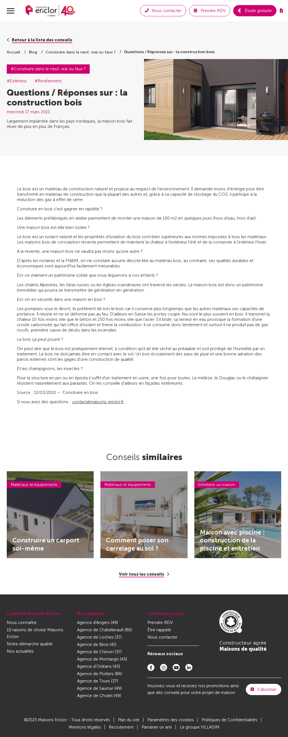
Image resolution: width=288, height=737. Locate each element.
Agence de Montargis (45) (102, 659)
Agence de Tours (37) (97, 681)
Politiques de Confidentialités (229, 719)
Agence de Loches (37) (99, 637)
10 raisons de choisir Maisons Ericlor (35, 633)
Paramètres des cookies (170, 719)
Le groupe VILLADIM (199, 727)
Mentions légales (85, 727)
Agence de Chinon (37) (99, 651)
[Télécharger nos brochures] (281, 10)
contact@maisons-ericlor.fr (98, 401)
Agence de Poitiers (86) (99, 673)
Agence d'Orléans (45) (98, 666)
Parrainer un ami (156, 727)
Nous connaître (22, 622)
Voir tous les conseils (141, 574)
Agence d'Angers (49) (97, 622)
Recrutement (121, 727)
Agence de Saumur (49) (99, 688)
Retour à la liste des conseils (42, 39)
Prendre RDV (160, 622)
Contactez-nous (165, 613)
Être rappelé (159, 629)
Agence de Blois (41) (96, 644)
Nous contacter (162, 637)
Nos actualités (20, 651)
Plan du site (129, 719)
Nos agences (91, 613)
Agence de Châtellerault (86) (104, 629)
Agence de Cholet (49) (99, 695)
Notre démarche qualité (30, 643)
